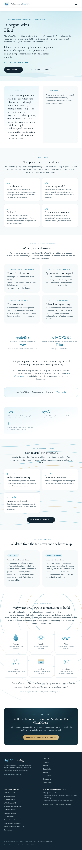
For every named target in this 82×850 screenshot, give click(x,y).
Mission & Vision (48, 804)
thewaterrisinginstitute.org (45, 841)
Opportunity (47, 769)
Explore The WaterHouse (38, 70)
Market (45, 766)
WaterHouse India (10, 810)
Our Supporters (9, 816)
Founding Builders (10, 813)
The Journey (47, 779)
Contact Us (8, 830)
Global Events (47, 782)
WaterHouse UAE (10, 803)
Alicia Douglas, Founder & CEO (14, 826)
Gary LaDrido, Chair (10, 820)
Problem (46, 762)
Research (46, 772)
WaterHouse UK (9, 796)
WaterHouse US (9, 793)
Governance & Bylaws (63, 804)
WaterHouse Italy (10, 799)
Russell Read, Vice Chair (12, 823)
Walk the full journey (41, 520)
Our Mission (47, 776)
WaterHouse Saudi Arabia (13, 806)
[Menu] (76, 4)
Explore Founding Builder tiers (41, 737)
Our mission (13, 70)
